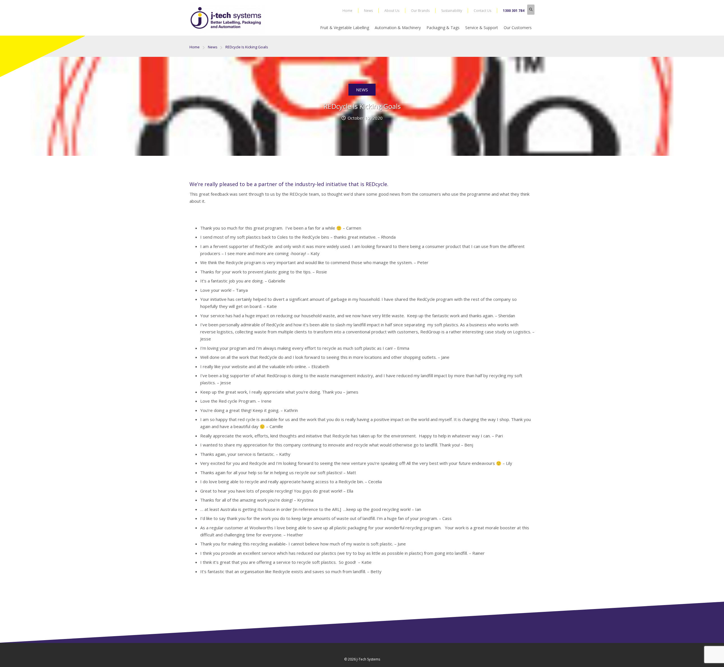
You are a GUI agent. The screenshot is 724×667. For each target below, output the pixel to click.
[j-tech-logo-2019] (226, 17)
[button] (531, 10)
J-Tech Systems (368, 659)
